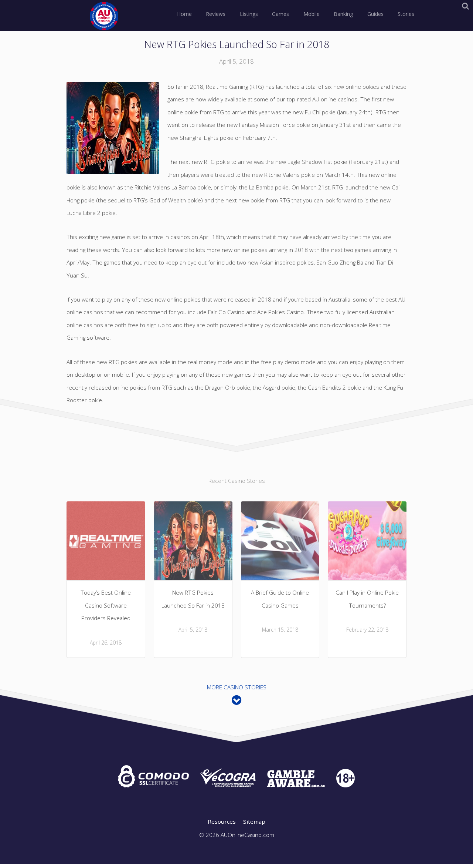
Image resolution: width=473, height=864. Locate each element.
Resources (222, 821)
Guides (375, 13)
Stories (406, 13)
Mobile (311, 13)
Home (184, 13)
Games (280, 13)
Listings (249, 13)
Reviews (215, 13)
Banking (343, 13)
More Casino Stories (236, 687)
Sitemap (254, 821)
